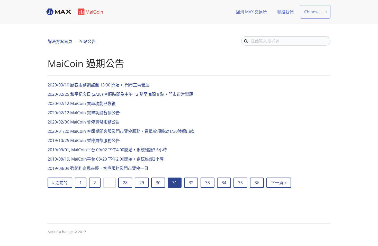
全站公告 (87, 41)
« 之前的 (60, 183)
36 (257, 183)
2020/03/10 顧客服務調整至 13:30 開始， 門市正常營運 (98, 85)
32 (191, 183)
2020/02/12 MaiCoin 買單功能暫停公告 (84, 113)
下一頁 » (278, 183)
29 (141, 183)
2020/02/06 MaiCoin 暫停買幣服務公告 (84, 122)
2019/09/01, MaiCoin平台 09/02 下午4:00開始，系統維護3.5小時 (107, 150)
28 (125, 183)
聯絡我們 (285, 12)
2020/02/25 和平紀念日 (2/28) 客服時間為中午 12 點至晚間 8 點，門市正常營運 (120, 94)
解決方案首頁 (60, 41)
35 (240, 183)
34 (224, 183)
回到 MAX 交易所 (251, 12)
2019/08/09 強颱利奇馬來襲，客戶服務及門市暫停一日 (98, 168)
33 (207, 183)
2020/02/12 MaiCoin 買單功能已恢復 (82, 103)
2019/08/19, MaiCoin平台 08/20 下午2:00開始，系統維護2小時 (106, 159)
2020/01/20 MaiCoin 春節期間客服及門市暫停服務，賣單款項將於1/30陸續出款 (121, 131)
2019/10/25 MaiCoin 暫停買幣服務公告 (84, 140)
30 (158, 183)
